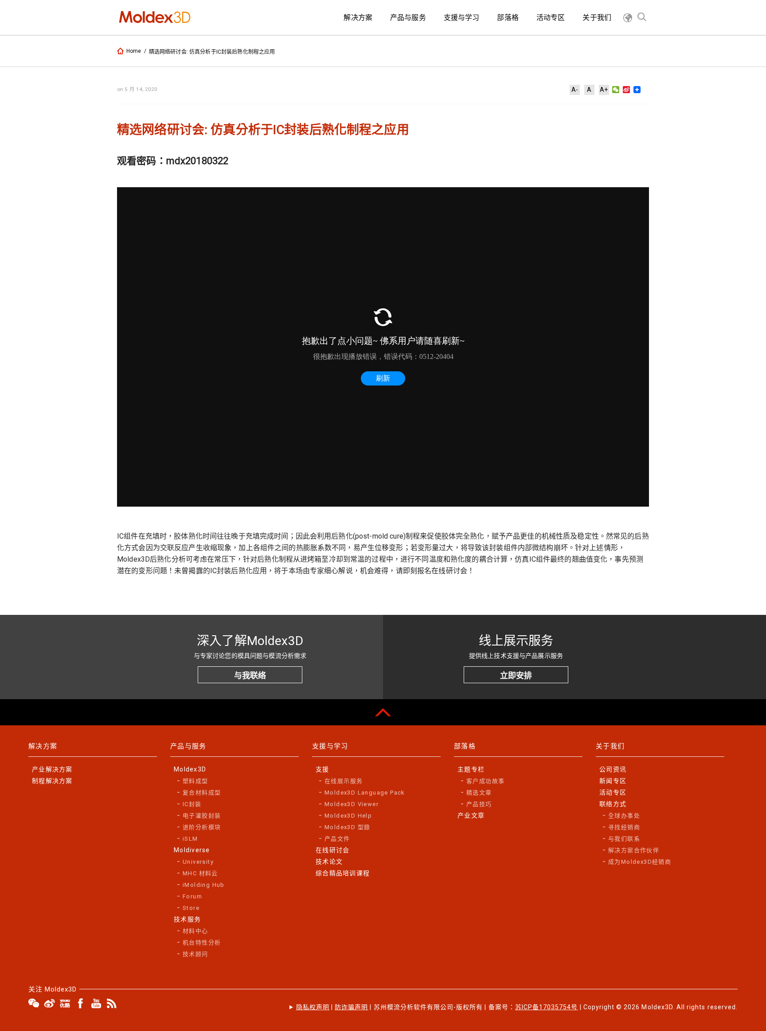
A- (574, 89)
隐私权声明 (312, 1007)
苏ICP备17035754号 (546, 1007)
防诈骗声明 (351, 1007)
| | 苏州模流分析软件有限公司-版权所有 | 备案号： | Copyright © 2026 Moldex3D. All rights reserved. (517, 1007)
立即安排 (516, 675)
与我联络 (250, 675)
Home (133, 51)
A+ (604, 89)
